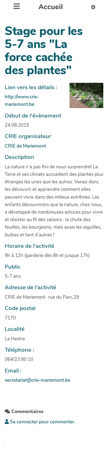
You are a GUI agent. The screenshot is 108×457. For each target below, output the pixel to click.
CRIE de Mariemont (25, 146)
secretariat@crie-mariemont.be (37, 380)
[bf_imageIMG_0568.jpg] (83, 98)
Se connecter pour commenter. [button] (42, 422)
